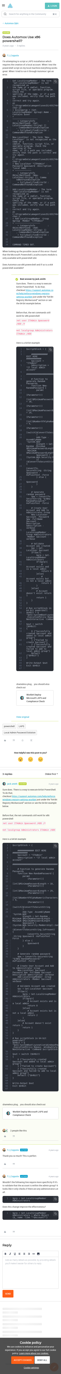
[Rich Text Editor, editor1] (30, 1273)
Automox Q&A (11, 23)
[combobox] (30, 14)
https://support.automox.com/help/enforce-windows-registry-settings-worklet (34, 293)
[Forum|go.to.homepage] (10, 5)
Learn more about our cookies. (34, 1353)
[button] (3, 6)
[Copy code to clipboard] (55, 81)
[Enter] (5, 14)
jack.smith (12, 783)
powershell (9, 726)
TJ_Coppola (13, 55)
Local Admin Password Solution (20, 732)
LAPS (21, 726)
